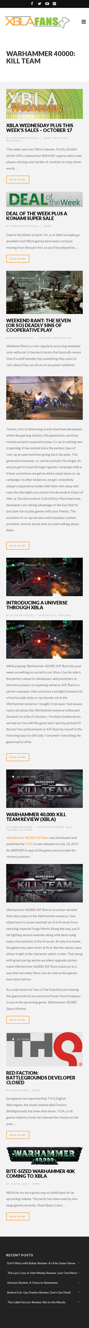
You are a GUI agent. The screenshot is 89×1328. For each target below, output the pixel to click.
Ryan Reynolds (22, 338)
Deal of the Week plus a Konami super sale (36, 215)
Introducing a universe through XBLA (37, 605)
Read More (18, 179)
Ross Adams (19, 1090)
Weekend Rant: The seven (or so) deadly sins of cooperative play (38, 325)
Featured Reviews (50, 827)
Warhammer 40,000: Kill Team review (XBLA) (36, 816)
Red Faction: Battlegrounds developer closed (40, 1077)
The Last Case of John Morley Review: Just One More (42, 1273)
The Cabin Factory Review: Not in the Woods (36, 1302)
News (48, 138)
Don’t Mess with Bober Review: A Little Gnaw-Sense (41, 1263)
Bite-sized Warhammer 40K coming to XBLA (40, 1173)
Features (45, 338)
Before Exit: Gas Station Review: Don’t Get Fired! (39, 1292)
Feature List (62, 338)
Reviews (26, 829)
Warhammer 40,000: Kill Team (27, 837)
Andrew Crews (21, 827)
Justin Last (19, 1184)
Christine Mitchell (25, 138)
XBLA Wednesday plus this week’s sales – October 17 (39, 127)
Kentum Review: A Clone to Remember (32, 1282)
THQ (28, 844)
